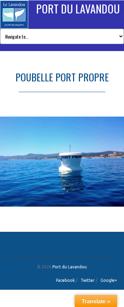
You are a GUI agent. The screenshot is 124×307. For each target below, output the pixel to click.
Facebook (65, 280)
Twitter (88, 280)
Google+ (109, 280)
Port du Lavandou (78, 8)
